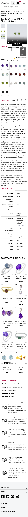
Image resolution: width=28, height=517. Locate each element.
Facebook (3, 496)
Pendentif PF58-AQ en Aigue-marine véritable (20, 300)
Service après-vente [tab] (8, 396)
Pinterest (25, 99)
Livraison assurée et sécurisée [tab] (11, 384)
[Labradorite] (22, 83)
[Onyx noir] (5, 92)
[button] (14, 487)
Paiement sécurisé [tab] (8, 393)
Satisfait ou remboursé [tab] (9, 381)
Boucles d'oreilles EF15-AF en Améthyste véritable (7, 323)
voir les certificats (12, 60)
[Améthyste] (5, 66)
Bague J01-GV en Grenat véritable (7, 299)
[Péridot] (5, 83)
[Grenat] (13, 75)
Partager (17, 99)
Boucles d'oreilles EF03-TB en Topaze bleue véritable (7, 367)
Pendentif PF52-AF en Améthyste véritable (20, 322)
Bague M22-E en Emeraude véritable (21, 345)
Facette (19, 210)
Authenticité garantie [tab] (9, 390)
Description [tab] (5, 100)
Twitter (7, 496)
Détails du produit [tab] (8, 189)
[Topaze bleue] (22, 66)
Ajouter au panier (23, 52)
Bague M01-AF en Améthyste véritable (20, 277)
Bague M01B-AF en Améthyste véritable (7, 345)
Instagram (17, 496)
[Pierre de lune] (13, 83)
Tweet (21, 99)
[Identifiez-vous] (13, 3)
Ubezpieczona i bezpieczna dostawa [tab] (13, 387)
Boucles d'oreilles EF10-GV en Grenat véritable (21, 367)
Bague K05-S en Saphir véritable (7, 277)
